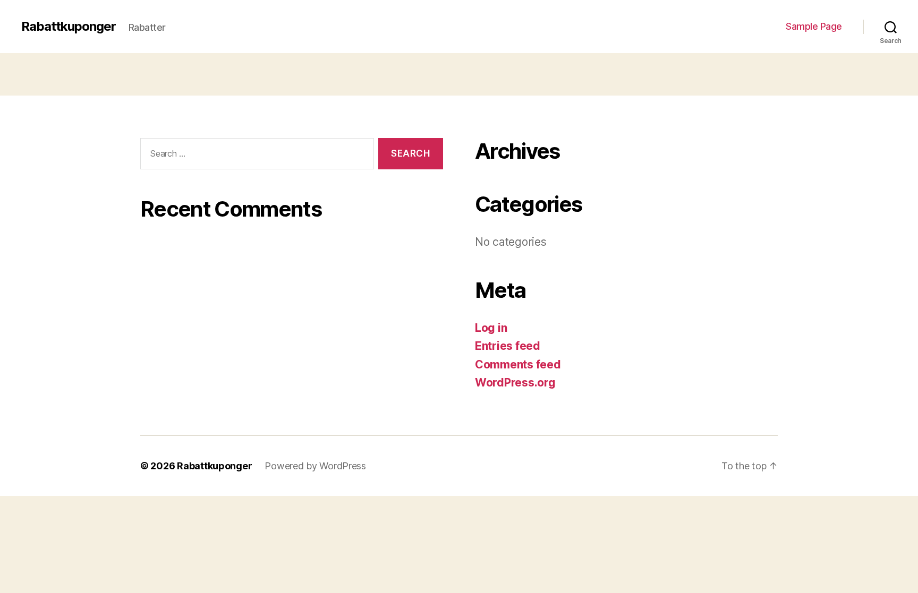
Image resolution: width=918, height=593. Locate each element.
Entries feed (507, 346)
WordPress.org (515, 382)
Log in (491, 327)
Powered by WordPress (315, 465)
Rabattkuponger (68, 26)
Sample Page (814, 26)
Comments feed (518, 364)
